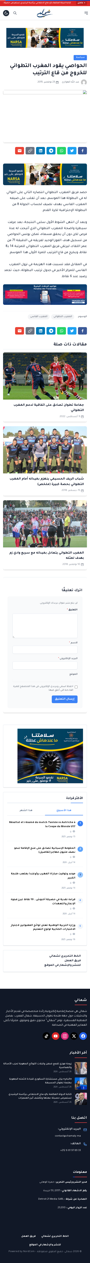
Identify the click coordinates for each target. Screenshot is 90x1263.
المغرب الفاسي (38, 316)
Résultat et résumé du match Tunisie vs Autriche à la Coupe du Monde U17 (42, 824)
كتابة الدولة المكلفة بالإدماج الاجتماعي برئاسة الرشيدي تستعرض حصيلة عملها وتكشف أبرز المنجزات (40, 1096)
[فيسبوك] (83, 1036)
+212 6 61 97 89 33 (70, 1150)
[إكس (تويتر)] (74, 1036)
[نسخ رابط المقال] (30, 150)
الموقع (73, 674)
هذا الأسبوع (64, 810)
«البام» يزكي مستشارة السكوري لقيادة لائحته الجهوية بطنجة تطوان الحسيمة (40, 1081)
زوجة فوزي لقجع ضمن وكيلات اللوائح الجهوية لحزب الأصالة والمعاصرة (37, 1066)
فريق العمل (72, 960)
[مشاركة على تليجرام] (51, 150)
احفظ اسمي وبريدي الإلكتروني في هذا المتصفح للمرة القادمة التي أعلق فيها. (43, 688)
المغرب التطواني (63, 316)
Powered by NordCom (22, 1251)
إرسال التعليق (64, 699)
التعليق (72, 610)
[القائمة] (86, 13)
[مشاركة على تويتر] (72, 150)
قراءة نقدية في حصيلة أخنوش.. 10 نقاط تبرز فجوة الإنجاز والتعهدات (43, 901)
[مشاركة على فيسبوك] (82, 150)
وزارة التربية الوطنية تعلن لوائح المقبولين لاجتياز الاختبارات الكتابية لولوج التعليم (43, 927)
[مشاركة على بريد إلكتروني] (19, 150)
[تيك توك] (46, 1036)
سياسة (80, 57)
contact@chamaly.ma (68, 1136)
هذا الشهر (26, 810)
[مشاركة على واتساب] (61, 150)
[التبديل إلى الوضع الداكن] (6, 13)
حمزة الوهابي (46, 1182)
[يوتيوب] (55, 1036)
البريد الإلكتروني (68, 658)
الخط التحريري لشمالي (65, 956)
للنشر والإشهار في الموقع (62, 965)
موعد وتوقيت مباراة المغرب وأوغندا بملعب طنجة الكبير (43, 876)
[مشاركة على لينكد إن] (40, 150)
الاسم (73, 643)
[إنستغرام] (65, 1036)
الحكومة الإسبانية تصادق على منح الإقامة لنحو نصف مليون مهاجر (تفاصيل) (44, 850)
